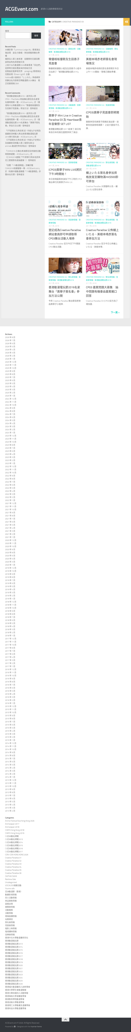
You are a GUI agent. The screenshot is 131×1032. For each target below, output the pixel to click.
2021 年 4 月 (10, 528)
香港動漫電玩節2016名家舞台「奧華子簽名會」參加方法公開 (64, 291)
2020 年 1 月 (10, 565)
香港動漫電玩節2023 (14, 974)
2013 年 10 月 (10, 786)
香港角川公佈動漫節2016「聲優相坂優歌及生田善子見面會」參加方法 (22, 105)
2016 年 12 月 (10, 669)
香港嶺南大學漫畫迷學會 (15, 996)
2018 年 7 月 (10, 617)
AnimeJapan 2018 (12, 827)
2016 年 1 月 (10, 703)
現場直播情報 (11, 916)
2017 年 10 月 (10, 645)
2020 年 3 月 (10, 562)
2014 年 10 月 (10, 749)
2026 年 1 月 (10, 359)
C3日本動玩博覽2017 (14, 851)
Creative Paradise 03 (58, 49)
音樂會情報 (72, 162)
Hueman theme (36, 1027)
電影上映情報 (11, 928)
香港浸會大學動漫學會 (14, 1002)
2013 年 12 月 (10, 780)
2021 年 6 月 (10, 522)
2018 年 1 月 (10, 635)
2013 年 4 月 (10, 805)
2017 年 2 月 (10, 663)
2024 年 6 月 (10, 417)
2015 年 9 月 (10, 715)
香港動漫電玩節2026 (14, 984)
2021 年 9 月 (10, 512)
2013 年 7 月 (10, 795)
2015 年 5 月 (10, 728)
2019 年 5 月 (10, 586)
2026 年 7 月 (10, 340)
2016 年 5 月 (10, 691)
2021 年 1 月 (10, 537)
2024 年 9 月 (10, 408)
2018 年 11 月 (10, 605)
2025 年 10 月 (10, 368)
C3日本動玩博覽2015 (14, 845)
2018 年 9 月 (10, 611)
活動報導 (109, 49)
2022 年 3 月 (10, 494)
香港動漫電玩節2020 (14, 965)
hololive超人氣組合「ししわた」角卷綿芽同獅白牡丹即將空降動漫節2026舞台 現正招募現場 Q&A (22, 80)
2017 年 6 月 (10, 654)
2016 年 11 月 (10, 672)
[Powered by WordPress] (15, 1026)
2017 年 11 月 (10, 642)
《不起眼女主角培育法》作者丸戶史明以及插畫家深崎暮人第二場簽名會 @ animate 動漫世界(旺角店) (23, 143)
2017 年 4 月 (10, 657)
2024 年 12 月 (10, 399)
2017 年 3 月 (10, 660)
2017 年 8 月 (10, 648)
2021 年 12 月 (10, 503)
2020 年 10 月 (10, 546)
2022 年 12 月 (10, 466)
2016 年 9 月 (10, 678)
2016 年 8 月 (10, 682)
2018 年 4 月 (10, 626)
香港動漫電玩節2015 (14, 950)
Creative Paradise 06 (13, 873)
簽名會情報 (110, 162)
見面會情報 (110, 105)
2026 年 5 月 (10, 346)
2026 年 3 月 (10, 353)
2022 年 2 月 (10, 497)
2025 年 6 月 (10, 380)
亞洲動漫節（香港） (13, 891)
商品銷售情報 (11, 901)
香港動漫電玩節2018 (14, 959)
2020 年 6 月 (10, 555)
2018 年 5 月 (10, 623)
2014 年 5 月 (10, 765)
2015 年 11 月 (10, 709)
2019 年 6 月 (10, 583)
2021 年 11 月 (10, 506)
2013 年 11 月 (10, 783)
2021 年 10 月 (10, 509)
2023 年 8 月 (10, 445)
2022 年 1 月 (10, 500)
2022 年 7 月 (10, 482)
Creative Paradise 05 (13, 870)
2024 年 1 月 (10, 433)
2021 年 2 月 (10, 534)
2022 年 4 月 (10, 491)
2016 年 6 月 (10, 688)
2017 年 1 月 (10, 666)
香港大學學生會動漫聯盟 (15, 990)
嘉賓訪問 (71, 49)
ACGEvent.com (21, 9)
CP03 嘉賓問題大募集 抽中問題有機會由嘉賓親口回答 (102, 291)
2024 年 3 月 (10, 426)
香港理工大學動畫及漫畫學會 (17, 1005)
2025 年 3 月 (10, 389)
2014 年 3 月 (10, 771)
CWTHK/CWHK (11, 876)
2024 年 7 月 (10, 414)
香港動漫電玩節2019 (14, 962)
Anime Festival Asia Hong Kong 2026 (19, 821)
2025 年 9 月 (10, 371)
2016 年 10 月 (10, 675)
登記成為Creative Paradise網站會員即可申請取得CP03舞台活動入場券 (65, 234)
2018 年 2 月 (10, 632)
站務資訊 (9, 919)
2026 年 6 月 (10, 343)
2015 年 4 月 (10, 731)
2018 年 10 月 (10, 608)
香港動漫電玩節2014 (14, 947)
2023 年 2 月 (10, 460)
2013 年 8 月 (10, 792)
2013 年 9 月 (10, 789)
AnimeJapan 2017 (12, 824)
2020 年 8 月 (10, 552)
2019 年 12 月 (10, 568)
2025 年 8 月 (10, 374)
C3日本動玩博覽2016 (14, 848)
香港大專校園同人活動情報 (16, 993)
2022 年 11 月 (10, 469)
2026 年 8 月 (10, 337)
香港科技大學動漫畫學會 (15, 1008)
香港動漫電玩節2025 (14, 981)
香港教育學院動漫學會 (14, 999)
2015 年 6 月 (10, 725)
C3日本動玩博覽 (12, 836)
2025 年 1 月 (10, 396)
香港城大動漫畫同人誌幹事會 (17, 987)
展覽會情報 (10, 907)
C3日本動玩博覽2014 (14, 842)
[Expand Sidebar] (126, 22)
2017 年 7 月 (10, 651)
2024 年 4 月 (10, 423)
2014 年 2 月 (10, 774)
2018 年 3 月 (10, 629)
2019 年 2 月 (10, 595)
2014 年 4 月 (10, 768)
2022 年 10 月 (10, 472)
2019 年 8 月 (10, 577)
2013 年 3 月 (10, 808)
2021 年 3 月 (10, 531)
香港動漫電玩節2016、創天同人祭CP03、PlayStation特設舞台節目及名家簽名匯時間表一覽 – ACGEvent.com (22, 99)
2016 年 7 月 (10, 685)
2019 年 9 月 (10, 574)
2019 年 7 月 (10, 580)
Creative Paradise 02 (13, 861)
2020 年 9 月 (10, 549)
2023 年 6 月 (10, 451)
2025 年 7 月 (10, 377)
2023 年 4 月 (10, 454)
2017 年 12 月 (10, 639)
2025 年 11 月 (10, 365)
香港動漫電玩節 (12, 941)
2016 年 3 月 (10, 697)
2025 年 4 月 (10, 386)
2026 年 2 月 (10, 356)
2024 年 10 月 (10, 405)
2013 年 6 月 (10, 798)
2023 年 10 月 (10, 442)
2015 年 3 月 (10, 734)
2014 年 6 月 (10, 762)
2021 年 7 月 (10, 519)
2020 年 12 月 (10, 540)
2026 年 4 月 (10, 349)
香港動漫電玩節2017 (14, 956)
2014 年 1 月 (10, 777)
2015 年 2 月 (10, 737)
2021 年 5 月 (10, 525)
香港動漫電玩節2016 (62, 52)
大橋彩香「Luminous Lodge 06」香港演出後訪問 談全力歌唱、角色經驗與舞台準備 (22, 53)
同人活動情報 (11, 898)
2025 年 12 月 (10, 362)
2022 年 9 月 (10, 476)
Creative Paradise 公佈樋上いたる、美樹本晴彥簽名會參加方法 (102, 234)
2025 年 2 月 (10, 393)
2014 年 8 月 (10, 755)
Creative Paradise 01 (13, 858)
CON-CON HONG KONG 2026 (16, 855)
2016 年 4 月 (10, 694)
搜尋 (7, 31)
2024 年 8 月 (10, 411)
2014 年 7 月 (10, 758)
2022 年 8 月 (10, 479)
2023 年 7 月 (10, 448)
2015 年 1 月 (10, 740)
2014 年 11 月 (10, 746)
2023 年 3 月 (10, 457)
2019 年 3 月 (10, 592)
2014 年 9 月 (10, 752)
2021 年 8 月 (10, 516)
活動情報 (9, 913)
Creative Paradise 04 (13, 867)
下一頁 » (115, 312)
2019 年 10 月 (10, 571)
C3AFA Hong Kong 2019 (14, 833)
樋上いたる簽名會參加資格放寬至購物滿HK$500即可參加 (102, 177)
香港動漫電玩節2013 (14, 944)
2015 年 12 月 (10, 706)
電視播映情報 (11, 931)
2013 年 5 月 (10, 801)
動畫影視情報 (11, 895)
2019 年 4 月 (10, 589)
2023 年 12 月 (10, 436)
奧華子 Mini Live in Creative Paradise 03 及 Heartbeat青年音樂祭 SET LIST (65, 120)
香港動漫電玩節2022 (14, 971)
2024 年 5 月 (10, 420)
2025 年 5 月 (10, 383)
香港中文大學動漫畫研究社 (16, 938)
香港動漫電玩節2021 (14, 968)
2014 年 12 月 (10, 743)
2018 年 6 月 (10, 620)
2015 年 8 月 (10, 718)
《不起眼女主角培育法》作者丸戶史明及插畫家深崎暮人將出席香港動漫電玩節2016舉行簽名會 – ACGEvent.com (23, 134)
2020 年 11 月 (10, 543)
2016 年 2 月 (10, 700)
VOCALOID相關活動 (13, 885)
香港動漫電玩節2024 (14, 978)
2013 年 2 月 (10, 811)
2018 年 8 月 (10, 614)
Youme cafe (10, 888)
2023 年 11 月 (10, 439)
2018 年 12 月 (10, 602)
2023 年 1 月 (10, 463)
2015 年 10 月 (10, 712)
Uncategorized (11, 882)
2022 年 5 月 (10, 488)
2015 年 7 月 (10, 722)
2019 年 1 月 (10, 599)
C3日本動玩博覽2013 (14, 839)
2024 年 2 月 (10, 429)
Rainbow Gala (10, 879)
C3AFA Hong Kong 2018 (14, 830)
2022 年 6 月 (10, 485)
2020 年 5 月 (10, 559)
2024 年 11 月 (10, 402)
